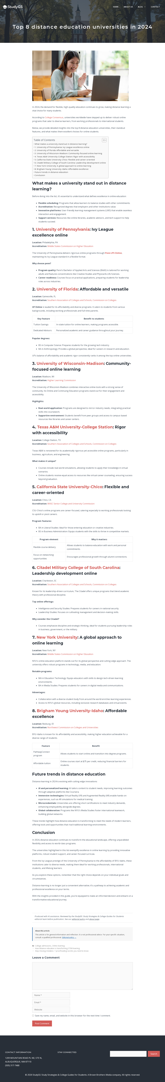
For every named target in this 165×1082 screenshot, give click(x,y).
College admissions (43, 946)
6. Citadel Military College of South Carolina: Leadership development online (70, 162)
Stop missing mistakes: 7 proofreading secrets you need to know (62, 951)
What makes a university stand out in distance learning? (61, 144)
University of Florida (57, 289)
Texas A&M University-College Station (75, 427)
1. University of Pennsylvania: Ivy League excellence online (62, 147)
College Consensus (54, 117)
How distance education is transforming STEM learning (57, 948)
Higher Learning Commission (61, 380)
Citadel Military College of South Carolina (78, 567)
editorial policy (78, 919)
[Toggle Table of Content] (103, 140)
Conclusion (40, 175)
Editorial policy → (69, 937)
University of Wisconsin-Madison (70, 363)
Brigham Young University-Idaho (70, 710)
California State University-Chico (69, 486)
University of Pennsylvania (63, 229)
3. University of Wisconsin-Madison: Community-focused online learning (68, 153)
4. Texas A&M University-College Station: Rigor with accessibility (65, 156)
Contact (155, 7)
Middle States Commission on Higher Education (70, 246)
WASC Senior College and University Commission (70, 503)
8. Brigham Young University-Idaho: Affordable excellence (61, 169)
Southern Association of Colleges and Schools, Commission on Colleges (81, 300)
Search (154, 1053)
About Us (128, 7)
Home (115, 7)
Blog (140, 7)
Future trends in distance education (51, 172)
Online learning (58, 946)
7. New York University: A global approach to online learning (63, 165)
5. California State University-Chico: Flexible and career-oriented (65, 159)
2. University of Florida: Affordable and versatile (57, 150)
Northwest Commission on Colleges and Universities (72, 727)
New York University (57, 637)
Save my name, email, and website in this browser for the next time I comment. (72, 1015)
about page (94, 919)
